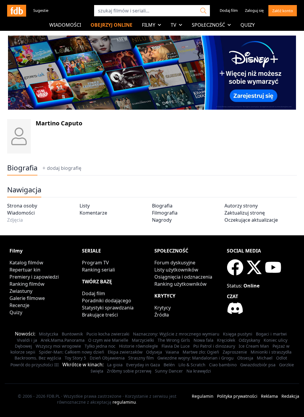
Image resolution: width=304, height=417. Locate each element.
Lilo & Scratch (191, 365)
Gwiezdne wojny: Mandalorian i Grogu (195, 358)
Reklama (269, 396)
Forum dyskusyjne (174, 262)
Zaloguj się (254, 10)
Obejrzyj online (111, 25)
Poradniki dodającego (106, 300)
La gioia (115, 365)
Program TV (95, 262)
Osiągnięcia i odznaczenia (183, 277)
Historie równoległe (138, 346)
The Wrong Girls (174, 340)
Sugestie (40, 10)
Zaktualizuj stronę (244, 213)
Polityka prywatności (237, 396)
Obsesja (245, 358)
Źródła (161, 314)
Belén (169, 365)
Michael (265, 358)
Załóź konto (282, 10)
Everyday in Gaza (143, 365)
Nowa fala (203, 340)
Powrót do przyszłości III (34, 365)
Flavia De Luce (176, 346)
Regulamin (202, 396)
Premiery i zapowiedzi (34, 277)
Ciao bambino (223, 365)
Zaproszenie (235, 352)
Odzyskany (249, 340)
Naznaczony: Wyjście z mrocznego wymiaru (176, 334)
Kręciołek (226, 340)
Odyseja (154, 352)
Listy (85, 205)
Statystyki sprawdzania (108, 307)
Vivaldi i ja (27, 340)
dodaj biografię (64, 168)
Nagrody (162, 220)
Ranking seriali (98, 269)
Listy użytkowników (176, 269)
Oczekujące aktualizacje (251, 220)
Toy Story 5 (75, 358)
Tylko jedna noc (100, 346)
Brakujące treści (100, 314)
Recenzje (19, 305)
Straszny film (141, 358)
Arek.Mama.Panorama (63, 340)
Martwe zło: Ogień (201, 352)
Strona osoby (22, 205)
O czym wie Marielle (108, 340)
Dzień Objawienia (107, 358)
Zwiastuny (21, 291)
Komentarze (93, 213)
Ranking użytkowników (180, 284)
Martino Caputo (59, 123)
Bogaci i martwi (271, 334)
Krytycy (162, 307)
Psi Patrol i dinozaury (214, 346)
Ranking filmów (27, 284)
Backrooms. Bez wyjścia (38, 358)
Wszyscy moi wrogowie (58, 346)
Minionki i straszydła (271, 352)
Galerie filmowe (27, 298)
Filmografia (165, 213)
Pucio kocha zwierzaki (107, 334)
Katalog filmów (26, 262)
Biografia (162, 205)
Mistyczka (48, 334)
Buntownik (72, 334)
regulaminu (124, 402)
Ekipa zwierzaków (125, 352)
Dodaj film (229, 10)
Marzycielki (143, 340)
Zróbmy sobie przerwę (129, 371)
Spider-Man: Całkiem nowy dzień (71, 352)
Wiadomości (65, 25)
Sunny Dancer (169, 371)
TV (173, 25)
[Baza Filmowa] (16, 10)
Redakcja (290, 396)
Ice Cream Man (254, 346)
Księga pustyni (237, 334)
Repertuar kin (25, 269)
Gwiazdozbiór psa (258, 365)
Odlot (281, 358)
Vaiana (172, 352)
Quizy (247, 25)
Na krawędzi (198, 371)
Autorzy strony (241, 205)
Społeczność (208, 25)
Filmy (148, 25)
